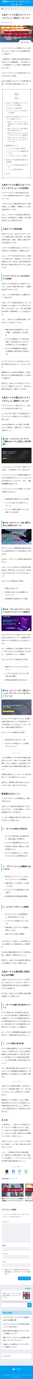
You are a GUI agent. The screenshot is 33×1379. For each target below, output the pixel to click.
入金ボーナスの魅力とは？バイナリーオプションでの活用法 (17, 104)
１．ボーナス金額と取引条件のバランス (18, 166)
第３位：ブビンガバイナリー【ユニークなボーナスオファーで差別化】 (18, 134)
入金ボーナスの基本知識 (15, 108)
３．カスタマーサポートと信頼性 (17, 156)
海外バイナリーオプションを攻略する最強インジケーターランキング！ (16, 1339)
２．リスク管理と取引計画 (15, 169)
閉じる (16, 98)
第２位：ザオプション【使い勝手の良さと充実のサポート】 (18, 129)
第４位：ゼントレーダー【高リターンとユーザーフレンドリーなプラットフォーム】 (18, 139)
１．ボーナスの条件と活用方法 (17, 148)
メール (5, 1253)
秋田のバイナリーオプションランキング (17, 3)
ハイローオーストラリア (9, 467)
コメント (6, 1221)
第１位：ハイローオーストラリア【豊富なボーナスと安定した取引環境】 (18, 124)
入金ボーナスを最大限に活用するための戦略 (17, 161)
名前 (4, 1245)
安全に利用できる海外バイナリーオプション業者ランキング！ (16, 1332)
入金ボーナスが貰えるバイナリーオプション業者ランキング (17, 118)
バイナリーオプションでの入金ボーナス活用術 (18, 111)
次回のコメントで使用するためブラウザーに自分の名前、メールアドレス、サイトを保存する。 (17, 1272)
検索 (29, 1305)
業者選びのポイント (12, 145)
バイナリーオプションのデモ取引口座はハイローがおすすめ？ (16, 1325)
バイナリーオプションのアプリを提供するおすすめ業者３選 (16, 1319)
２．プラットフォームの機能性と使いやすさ (18, 152)
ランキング (13, 1179)
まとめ (8, 173)
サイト (4, 1262)
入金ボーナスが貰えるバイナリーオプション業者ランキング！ (16, 1345)
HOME (18, 1369)
